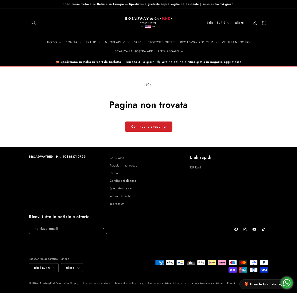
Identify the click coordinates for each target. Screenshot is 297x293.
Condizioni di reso (123, 180)
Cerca (114, 173)
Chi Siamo (117, 158)
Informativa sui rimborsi (97, 283)
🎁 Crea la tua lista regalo (266, 284)
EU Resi (195, 167)
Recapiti (232, 283)
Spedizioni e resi (122, 188)
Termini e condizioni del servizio (167, 283)
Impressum (117, 203)
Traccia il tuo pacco (124, 165)
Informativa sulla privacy (129, 283)
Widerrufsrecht (120, 196)
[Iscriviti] (102, 229)
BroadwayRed (47, 283)
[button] (33, 23)
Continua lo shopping (148, 126)
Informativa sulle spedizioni (207, 283)
